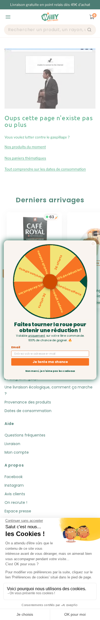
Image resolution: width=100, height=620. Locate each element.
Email (15, 347)
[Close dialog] (93, 244)
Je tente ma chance (50, 361)
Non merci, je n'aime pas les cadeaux (50, 371)
